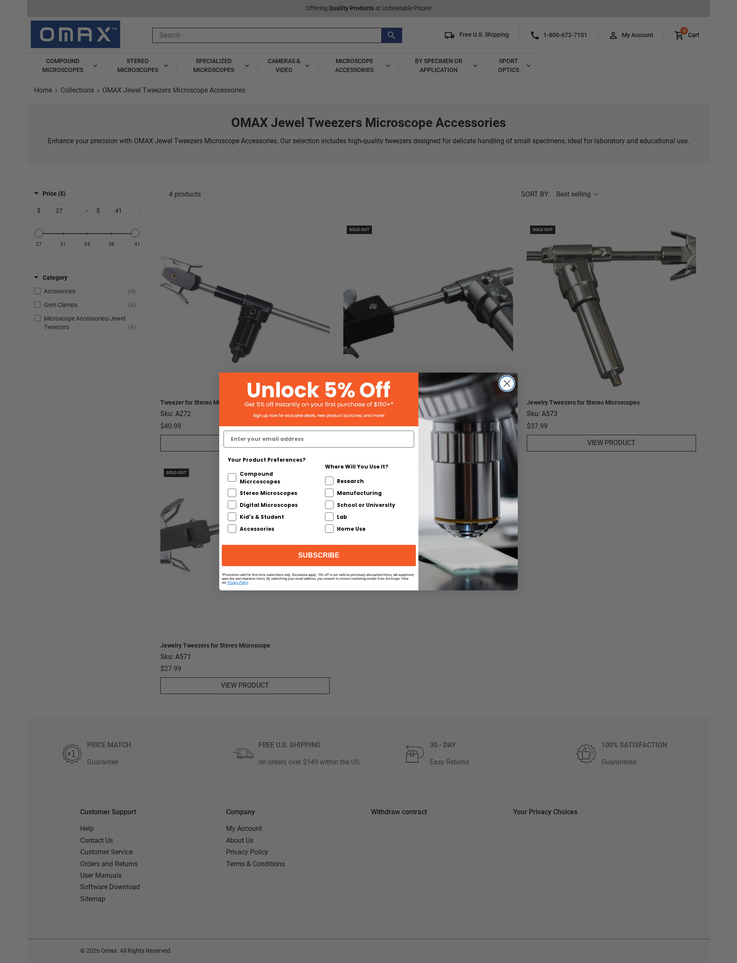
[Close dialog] (506, 383)
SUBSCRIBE (318, 555)
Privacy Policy (237, 582)
